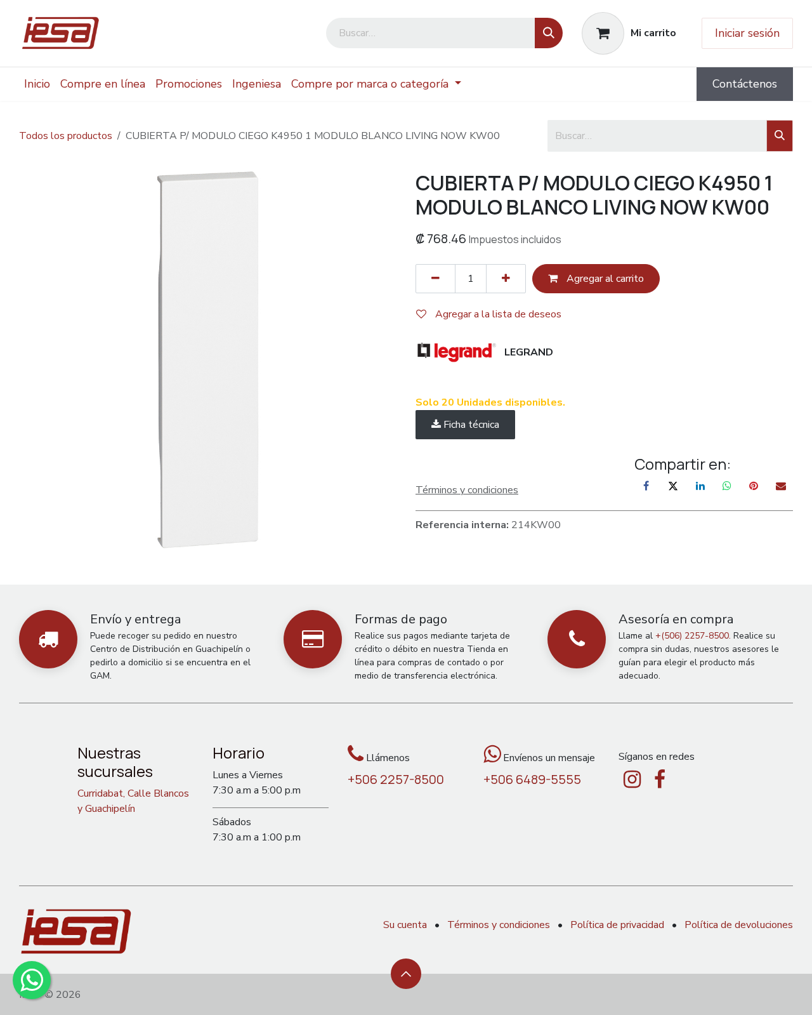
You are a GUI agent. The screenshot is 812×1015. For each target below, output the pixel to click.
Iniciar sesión (747, 33)
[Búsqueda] (549, 33)
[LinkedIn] (700, 485)
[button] (406, 974)
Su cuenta (405, 925)
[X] (673, 485)
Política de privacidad (617, 925)
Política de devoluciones (738, 925)
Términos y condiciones (498, 925)
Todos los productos (65, 136)
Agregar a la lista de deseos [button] (497, 314)
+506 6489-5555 (532, 779)
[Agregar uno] (506, 278)
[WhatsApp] (727, 485)
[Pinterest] (753, 485)
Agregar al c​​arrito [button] (604, 279)
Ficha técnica (470, 425)
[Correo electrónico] (781, 485)
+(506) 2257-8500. (693, 636)
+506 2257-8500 (396, 779)
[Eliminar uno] (435, 278)
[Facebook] (646, 485)
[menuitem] (37, 84)
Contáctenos (744, 83)
